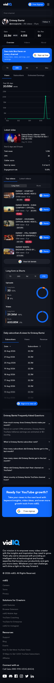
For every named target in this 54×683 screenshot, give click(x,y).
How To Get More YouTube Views (16, 650)
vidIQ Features (9, 605)
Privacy (6, 593)
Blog (5, 641)
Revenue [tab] (43, 339)
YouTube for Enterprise (12, 622)
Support (6, 637)
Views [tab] (6, 75)
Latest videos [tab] (25, 178)
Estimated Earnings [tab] (36, 75)
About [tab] (43, 42)
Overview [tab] (10, 42)
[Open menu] (48, 4)
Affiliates (6, 658)
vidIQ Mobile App (10, 613)
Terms (5, 589)
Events (5, 645)
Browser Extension (10, 609)
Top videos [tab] (10, 178)
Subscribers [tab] (19, 75)
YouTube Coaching (11, 617)
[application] (27, 107)
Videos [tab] (27, 42)
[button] (7, 68)
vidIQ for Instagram (11, 626)
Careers (6, 585)
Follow (45, 22)
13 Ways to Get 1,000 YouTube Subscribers (21, 654)
